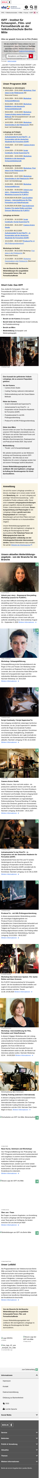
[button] (36, 13)
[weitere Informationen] (11, 7)
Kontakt (5, 1386)
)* (19, 192)
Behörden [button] (5, 1438)
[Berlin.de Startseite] (6, 2)
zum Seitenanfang (28, 1369)
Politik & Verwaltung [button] (9, 1444)
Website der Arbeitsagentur (20, 545)
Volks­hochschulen (11, 12)
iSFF (31, 12)
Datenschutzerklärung (27, 51)
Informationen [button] (6, 1375)
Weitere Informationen (27, 622)
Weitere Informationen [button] (10, 1462)
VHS (2, 12)
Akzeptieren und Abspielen (17, 56)
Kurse (26, 12)
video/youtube (11, 61)
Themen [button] (4, 1456)
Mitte (20, 12)
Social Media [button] (6, 1415)
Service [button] (4, 1433)
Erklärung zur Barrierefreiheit (13, 1398)
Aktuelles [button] (5, 1450)
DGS (7, 1403)
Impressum (7, 1381)
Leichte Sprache (11, 1409)
